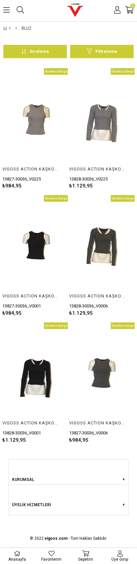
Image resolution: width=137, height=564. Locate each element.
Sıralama (39, 51)
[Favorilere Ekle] (35, 128)
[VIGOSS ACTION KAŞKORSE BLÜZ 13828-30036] (102, 117)
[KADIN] (16, 28)
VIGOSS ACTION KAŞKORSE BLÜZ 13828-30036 (97, 169)
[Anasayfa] (10, 28)
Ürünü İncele (49, 128)
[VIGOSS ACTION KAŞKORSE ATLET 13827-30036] (35, 117)
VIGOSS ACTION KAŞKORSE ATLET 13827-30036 (31, 169)
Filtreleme (106, 51)
